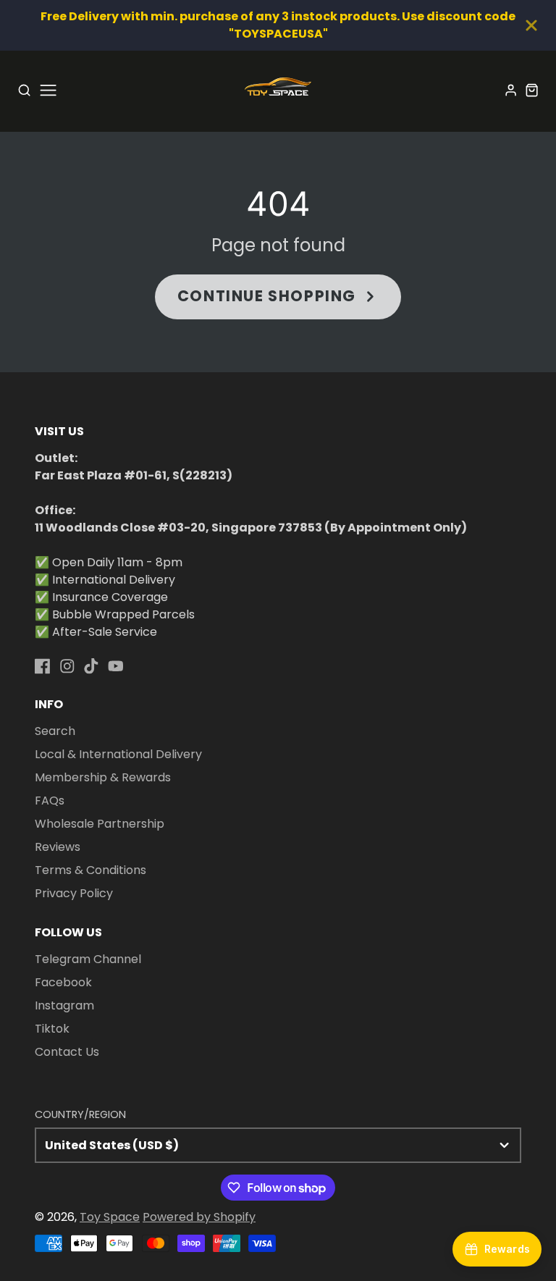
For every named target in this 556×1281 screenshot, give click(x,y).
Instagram (64, 1005)
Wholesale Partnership (99, 823)
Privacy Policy (74, 893)
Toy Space (110, 1217)
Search (55, 731)
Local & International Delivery (118, 754)
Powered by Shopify (199, 1217)
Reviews (57, 847)
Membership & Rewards (103, 777)
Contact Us (67, 1051)
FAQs (49, 800)
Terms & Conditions (90, 870)
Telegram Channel (88, 959)
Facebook (63, 982)
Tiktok (52, 1028)
